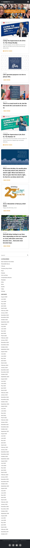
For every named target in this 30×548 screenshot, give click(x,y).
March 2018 (3, 527)
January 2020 (4, 477)
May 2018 (3, 522)
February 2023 (4, 392)
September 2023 (5, 376)
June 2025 (3, 328)
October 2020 (4, 456)
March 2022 (4, 417)
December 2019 (4, 479)
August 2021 (4, 433)
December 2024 (5, 342)
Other (4, 202)
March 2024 (4, 363)
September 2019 (5, 486)
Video (2, 289)
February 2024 (4, 365)
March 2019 (3, 499)
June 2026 (3, 301)
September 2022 (5, 404)
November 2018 (5, 508)
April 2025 (3, 333)
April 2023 (3, 388)
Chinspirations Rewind (6, 277)
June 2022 (3, 410)
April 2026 (3, 306)
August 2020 (4, 461)
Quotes (5, 73)
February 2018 (4, 529)
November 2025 (5, 317)
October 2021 (4, 429)
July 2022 (3, 408)
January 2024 (4, 367)
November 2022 (5, 399)
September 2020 (5, 458)
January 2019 (4, 504)
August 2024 (4, 351)
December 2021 (4, 424)
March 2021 (3, 445)
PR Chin (7, 2)
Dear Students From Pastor (7, 261)
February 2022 (4, 420)
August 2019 (4, 488)
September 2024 (5, 349)
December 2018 (4, 506)
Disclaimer (15, 541)
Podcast (3, 273)
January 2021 (4, 449)
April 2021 (3, 442)
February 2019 (4, 502)
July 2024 (3, 353)
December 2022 (5, 397)
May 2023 (3, 385)
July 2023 (3, 381)
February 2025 (4, 337)
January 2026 (4, 312)
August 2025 (4, 324)
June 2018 (3, 520)
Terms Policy (23, 540)
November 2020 (5, 454)
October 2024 (4, 347)
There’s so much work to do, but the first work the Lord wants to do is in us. (15, 106)
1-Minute (3, 266)
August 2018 (4, 515)
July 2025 (3, 326)
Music (2, 270)
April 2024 (3, 360)
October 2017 (4, 534)
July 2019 (3, 490)
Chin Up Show (4, 275)
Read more (6, 80)
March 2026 (4, 308)
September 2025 (5, 322)
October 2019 (4, 483)
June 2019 (3, 493)
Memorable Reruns (5, 263)
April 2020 (3, 470)
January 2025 (4, 340)
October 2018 (4, 511)
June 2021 (3, 438)
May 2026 (3, 303)
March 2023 (4, 390)
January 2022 (4, 422)
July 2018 (3, 518)
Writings (3, 291)
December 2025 (5, 315)
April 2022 (3, 415)
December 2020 (5, 451)
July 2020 (3, 463)
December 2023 (5, 369)
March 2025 (4, 335)
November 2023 (5, 372)
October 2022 (4, 401)
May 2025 (3, 331)
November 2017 (5, 531)
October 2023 (4, 374)
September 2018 (5, 513)
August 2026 (4, 296)
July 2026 (3, 299)
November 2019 (5, 481)
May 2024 (3, 358)
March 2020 (4, 472)
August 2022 (4, 406)
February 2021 (4, 447)
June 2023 (3, 383)
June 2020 (3, 465)
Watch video (8, 51)
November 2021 (5, 426)
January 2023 (4, 394)
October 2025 (4, 319)
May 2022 (3, 413)
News (2, 284)
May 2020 (3, 467)
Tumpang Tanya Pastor (6, 268)
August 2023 (4, 379)
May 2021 (3, 440)
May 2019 (3, 495)
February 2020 (4, 474)
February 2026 (4, 310)
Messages (5, 39)
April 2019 (3, 497)
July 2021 (3, 436)
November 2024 (5, 344)
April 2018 (3, 524)
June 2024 (3, 356)
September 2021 (5, 431)
